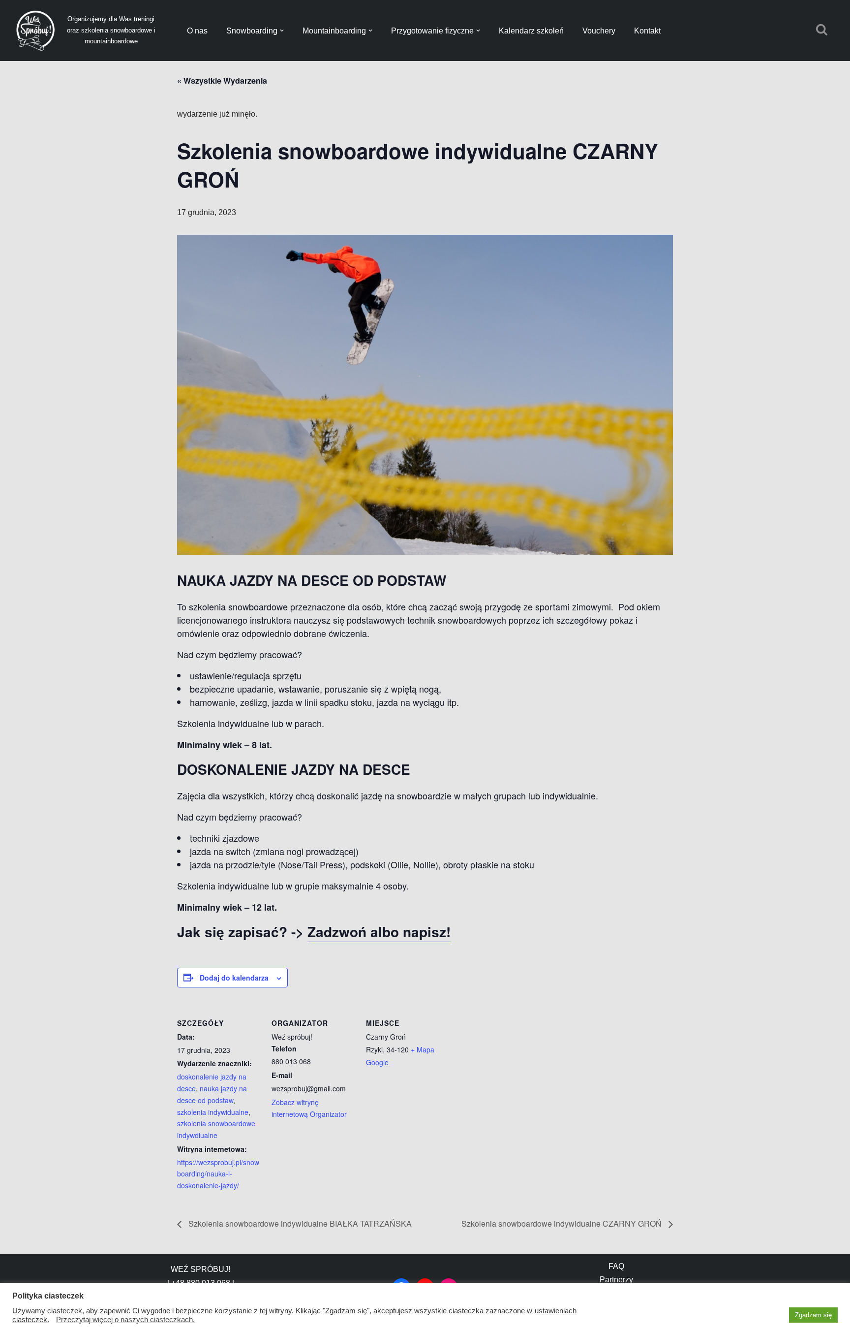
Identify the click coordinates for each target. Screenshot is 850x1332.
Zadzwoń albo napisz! (379, 931)
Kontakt (647, 31)
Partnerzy (616, 1279)
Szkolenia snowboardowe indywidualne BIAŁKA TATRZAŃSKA (299, 1223)
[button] (282, 30)
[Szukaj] (822, 29)
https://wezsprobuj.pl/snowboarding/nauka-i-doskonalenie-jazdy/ (218, 1174)
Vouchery (598, 31)
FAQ (616, 1266)
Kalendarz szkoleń (531, 31)
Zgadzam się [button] (813, 1315)
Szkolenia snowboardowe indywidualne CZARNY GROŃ (562, 1223)
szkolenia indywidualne (212, 1112)
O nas (197, 31)
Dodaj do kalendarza (234, 978)
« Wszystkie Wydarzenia (222, 80)
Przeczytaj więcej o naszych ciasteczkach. (125, 1320)
